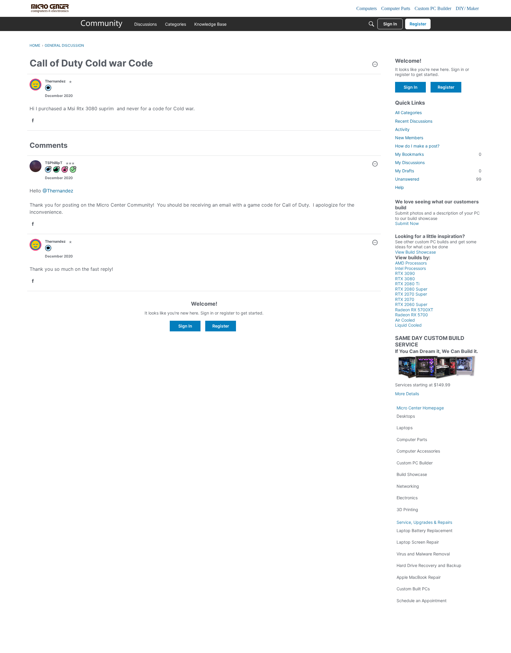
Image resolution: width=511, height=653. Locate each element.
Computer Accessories (418, 450)
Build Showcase (412, 474)
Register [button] (220, 325)
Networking (408, 486)
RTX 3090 (405, 273)
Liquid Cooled (408, 325)
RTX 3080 (405, 278)
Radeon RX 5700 (411, 314)
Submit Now (407, 223)
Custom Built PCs (413, 588)
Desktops (406, 416)
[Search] (371, 24)
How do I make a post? (417, 145)
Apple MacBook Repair (419, 577)
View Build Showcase (415, 252)
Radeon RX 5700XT (414, 309)
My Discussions (410, 162)
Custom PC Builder (415, 462)
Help (399, 187)
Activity (402, 129)
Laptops (405, 427)
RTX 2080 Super (411, 288)
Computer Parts (412, 439)
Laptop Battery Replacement (424, 530)
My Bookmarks (438, 154)
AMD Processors (411, 262)
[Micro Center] (101, 24)
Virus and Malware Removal (423, 553)
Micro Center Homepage (420, 407)
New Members (409, 137)
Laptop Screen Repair (418, 542)
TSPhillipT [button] (53, 163)
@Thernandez (58, 191)
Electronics (407, 497)
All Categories (408, 112)
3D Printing (407, 509)
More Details (407, 393)
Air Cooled (405, 320)
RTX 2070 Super (411, 293)
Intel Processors (410, 268)
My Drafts (438, 170)
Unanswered (438, 179)
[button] (375, 65)
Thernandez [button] (55, 81)
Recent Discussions (413, 121)
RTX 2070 (404, 299)
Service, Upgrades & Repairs (424, 522)
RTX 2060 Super (411, 304)
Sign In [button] (185, 325)
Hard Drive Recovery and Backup (429, 565)
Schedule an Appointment (422, 600)
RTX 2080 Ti (407, 283)
